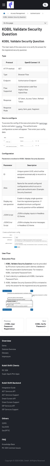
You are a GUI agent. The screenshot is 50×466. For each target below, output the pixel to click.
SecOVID (5, 427)
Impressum (6, 357)
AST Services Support (10, 395)
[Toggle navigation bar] (4, 5)
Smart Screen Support (10, 402)
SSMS (4, 423)
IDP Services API (8, 406)
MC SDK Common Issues (11, 448)
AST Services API (8, 391)
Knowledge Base (8, 444)
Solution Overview (9, 349)
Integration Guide (8, 388)
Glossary (5, 353)
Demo (4, 346)
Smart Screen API (9, 399)
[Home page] (4, 13)
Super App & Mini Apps (10, 374)
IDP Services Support (10, 409)
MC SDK (5, 370)
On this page (8, 23)
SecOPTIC (6, 431)
